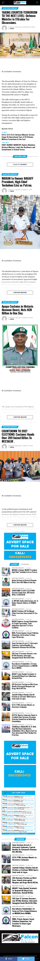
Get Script (11, 833)
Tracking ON (24, 833)
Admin (12, 28)
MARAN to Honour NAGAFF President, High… (17, 812)
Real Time (17, 833)
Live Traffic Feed (18, 793)
